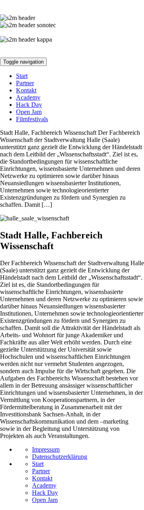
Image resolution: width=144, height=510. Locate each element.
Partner (25, 83)
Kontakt (26, 90)
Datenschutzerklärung (59, 456)
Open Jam (29, 111)
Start (22, 75)
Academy (28, 97)
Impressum (46, 449)
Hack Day (29, 104)
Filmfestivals (32, 119)
